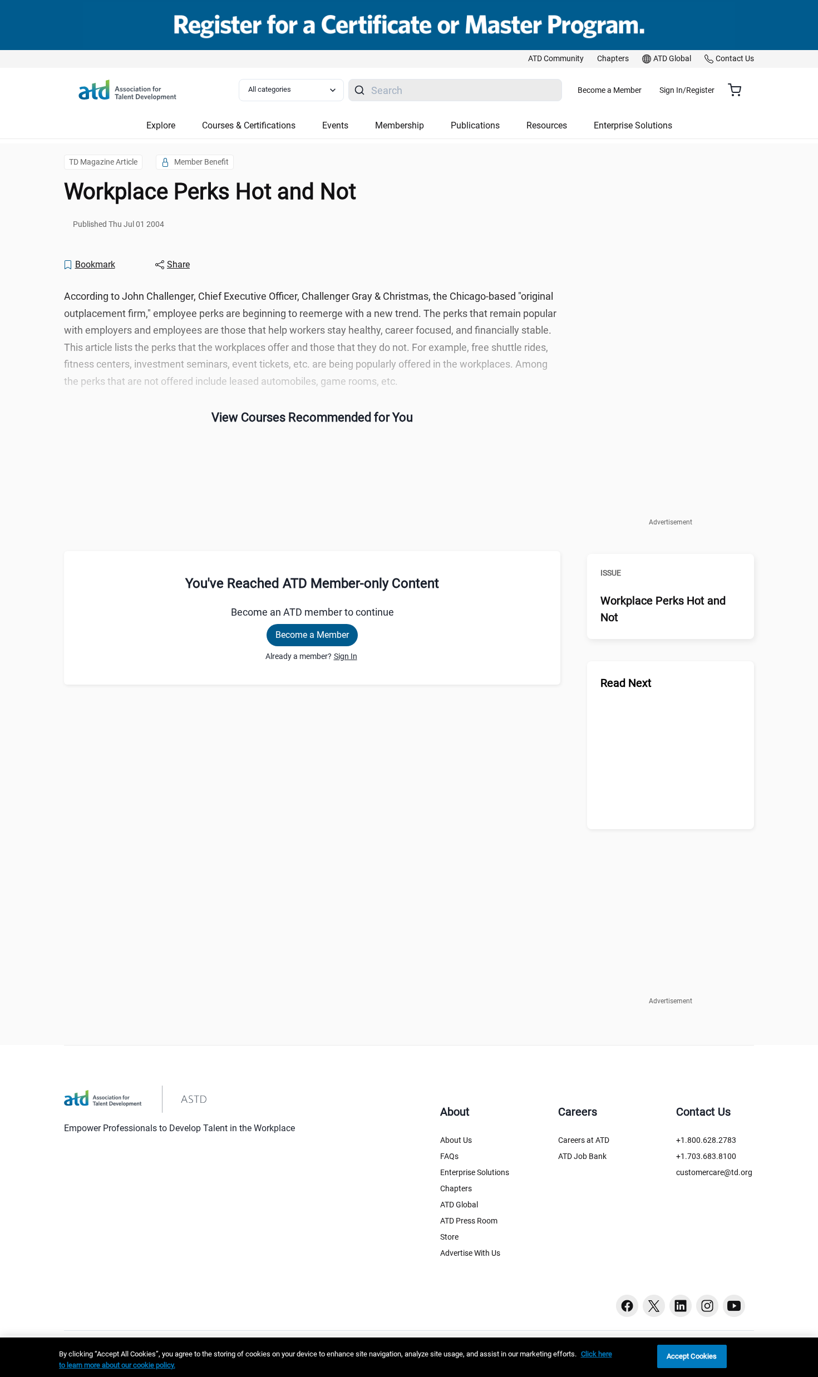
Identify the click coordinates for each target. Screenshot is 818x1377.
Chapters (456, 1188)
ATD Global (459, 1204)
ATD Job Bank (582, 1156)
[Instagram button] (707, 1306)
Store (449, 1236)
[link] (556, 59)
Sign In (345, 656)
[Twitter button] (654, 1306)
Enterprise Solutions (474, 1172)
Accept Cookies (692, 1356)
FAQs (449, 1156)
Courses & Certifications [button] (248, 125)
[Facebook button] (627, 1306)
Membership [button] (399, 125)
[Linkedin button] (680, 1306)
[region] (409, 1357)
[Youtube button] (734, 1306)
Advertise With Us (470, 1253)
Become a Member (610, 90)
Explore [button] (160, 125)
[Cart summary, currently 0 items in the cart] (738, 90)
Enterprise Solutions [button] (633, 125)
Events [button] (335, 125)
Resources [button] (546, 125)
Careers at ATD (583, 1140)
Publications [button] (475, 125)
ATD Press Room (468, 1220)
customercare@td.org (714, 1172)
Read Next (626, 683)
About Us (456, 1140)
